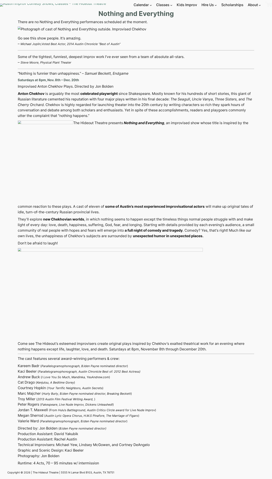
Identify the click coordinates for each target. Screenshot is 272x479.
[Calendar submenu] (151, 5)
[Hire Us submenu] (216, 5)
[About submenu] (260, 5)
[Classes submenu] (171, 5)
